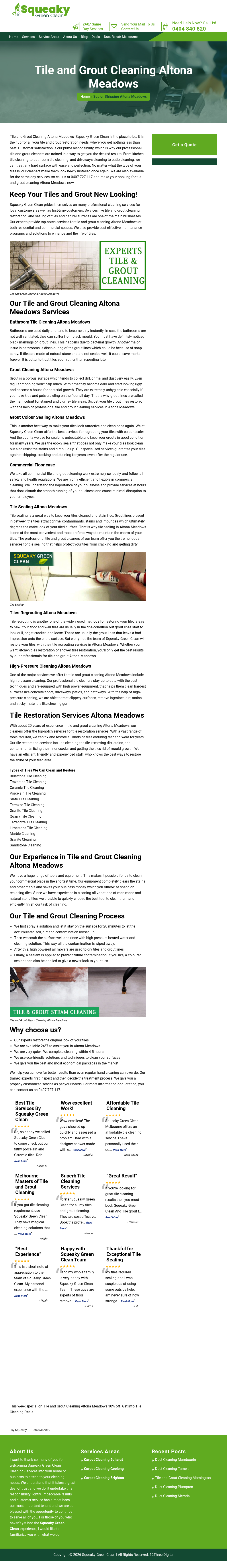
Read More (20, 1161)
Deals (96, 37)
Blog (84, 37)
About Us (70, 37)
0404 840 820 (194, 26)
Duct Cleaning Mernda (172, 1496)
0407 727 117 (82, 177)
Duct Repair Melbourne (121, 37)
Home (13, 37)
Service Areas (49, 37)
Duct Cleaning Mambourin (175, 1460)
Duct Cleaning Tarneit (172, 1469)
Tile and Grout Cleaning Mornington (183, 1478)
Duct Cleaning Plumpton (174, 1487)
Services (28, 37)
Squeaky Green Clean (98, 1555)
